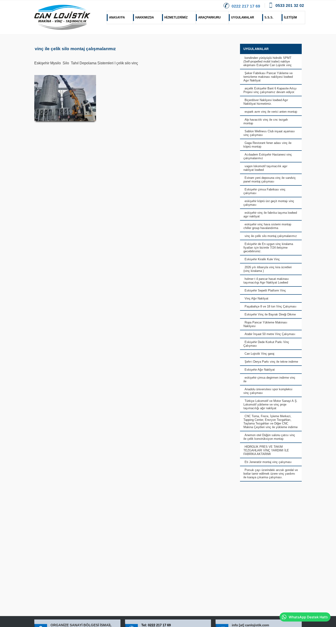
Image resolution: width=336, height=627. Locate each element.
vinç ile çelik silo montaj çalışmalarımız (75, 48)
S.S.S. (268, 17)
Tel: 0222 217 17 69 (156, 625)
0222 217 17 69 (246, 6)
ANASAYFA (117, 17)
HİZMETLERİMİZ (176, 17)
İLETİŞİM (290, 17)
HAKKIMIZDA (144, 17)
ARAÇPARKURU (209, 17)
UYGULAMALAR (242, 17)
